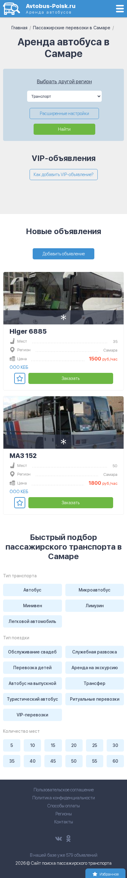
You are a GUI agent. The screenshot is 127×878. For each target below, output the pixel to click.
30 (115, 745)
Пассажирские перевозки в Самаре (71, 28)
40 (32, 761)
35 (11, 761)
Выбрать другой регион (64, 82)
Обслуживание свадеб (32, 651)
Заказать (71, 378)
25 (94, 745)
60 (115, 761)
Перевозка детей (32, 667)
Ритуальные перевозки (94, 699)
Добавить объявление (64, 253)
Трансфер (94, 683)
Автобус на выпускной (32, 683)
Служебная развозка (94, 651)
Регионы (63, 813)
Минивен (32, 605)
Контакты (63, 821)
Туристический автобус (32, 699)
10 (32, 745)
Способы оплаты (63, 805)
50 (73, 761)
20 (73, 745)
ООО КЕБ (19, 367)
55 (94, 761)
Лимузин (95, 605)
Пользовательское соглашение (64, 789)
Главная (19, 28)
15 (53, 745)
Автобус (32, 589)
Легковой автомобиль (32, 621)
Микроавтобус (94, 589)
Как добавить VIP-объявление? (64, 174)
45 (53, 761)
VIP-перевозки (32, 714)
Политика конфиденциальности (63, 797)
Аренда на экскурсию (95, 667)
